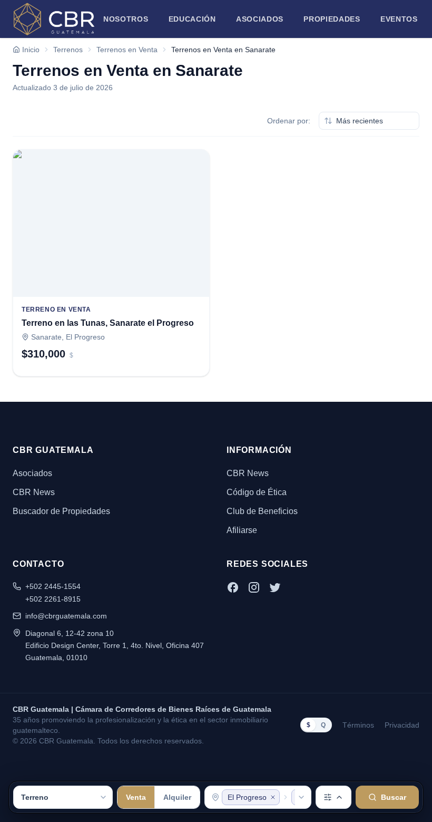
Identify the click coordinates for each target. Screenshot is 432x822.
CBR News (34, 492)
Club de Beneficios (262, 511)
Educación (192, 19)
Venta (136, 797)
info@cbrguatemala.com (66, 616)
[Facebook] (233, 587)
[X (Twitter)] (275, 587)
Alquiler (177, 797)
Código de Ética (257, 492)
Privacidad (402, 725)
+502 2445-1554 (53, 586)
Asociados (259, 19)
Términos (358, 725)
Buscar (393, 797)
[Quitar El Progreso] (273, 797)
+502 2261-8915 (53, 599)
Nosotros (126, 19)
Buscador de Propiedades (61, 511)
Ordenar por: (288, 121)
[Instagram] (254, 587)
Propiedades (331, 19)
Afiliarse (242, 530)
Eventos (399, 19)
